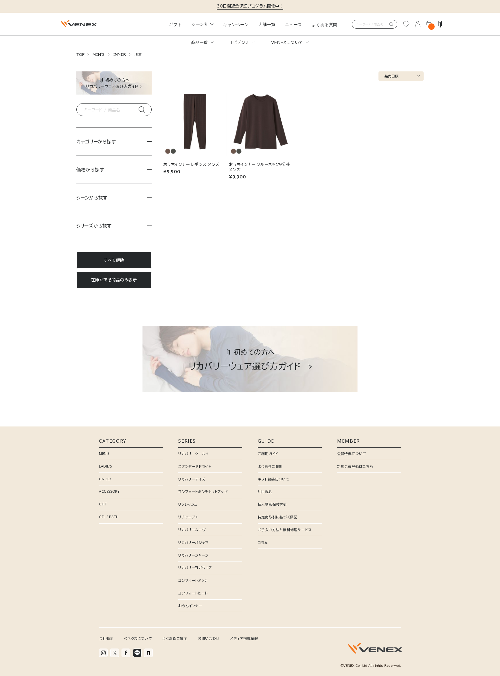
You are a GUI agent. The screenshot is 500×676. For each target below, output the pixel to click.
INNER (119, 54)
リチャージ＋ (188, 517)
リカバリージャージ (193, 555)
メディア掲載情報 (244, 638)
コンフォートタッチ (192, 580)
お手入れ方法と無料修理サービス (285, 529)
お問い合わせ (209, 638)
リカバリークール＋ (193, 453)
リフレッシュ (187, 504)
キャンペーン (236, 24)
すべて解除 (114, 260)
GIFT (103, 504)
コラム (263, 542)
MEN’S (104, 453)
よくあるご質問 (270, 466)
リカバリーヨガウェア (195, 567)
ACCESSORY (109, 491)
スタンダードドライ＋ (195, 466)
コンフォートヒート (192, 593)
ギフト (175, 24)
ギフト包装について (273, 479)
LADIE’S (105, 466)
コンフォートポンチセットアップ (202, 491)
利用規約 (265, 491)
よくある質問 (324, 24)
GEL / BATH (109, 516)
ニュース (293, 24)
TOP (80, 54)
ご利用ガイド (268, 453)
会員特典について (351, 453)
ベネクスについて (138, 638)
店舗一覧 (266, 25)
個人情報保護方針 (272, 504)
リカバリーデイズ (191, 479)
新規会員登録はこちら (355, 466)
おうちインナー (190, 605)
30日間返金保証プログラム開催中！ (250, 6)
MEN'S (98, 54)
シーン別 (200, 24)
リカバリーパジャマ (193, 542)
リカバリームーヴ (192, 529)
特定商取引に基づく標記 (277, 517)
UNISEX (105, 478)
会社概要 (106, 638)
